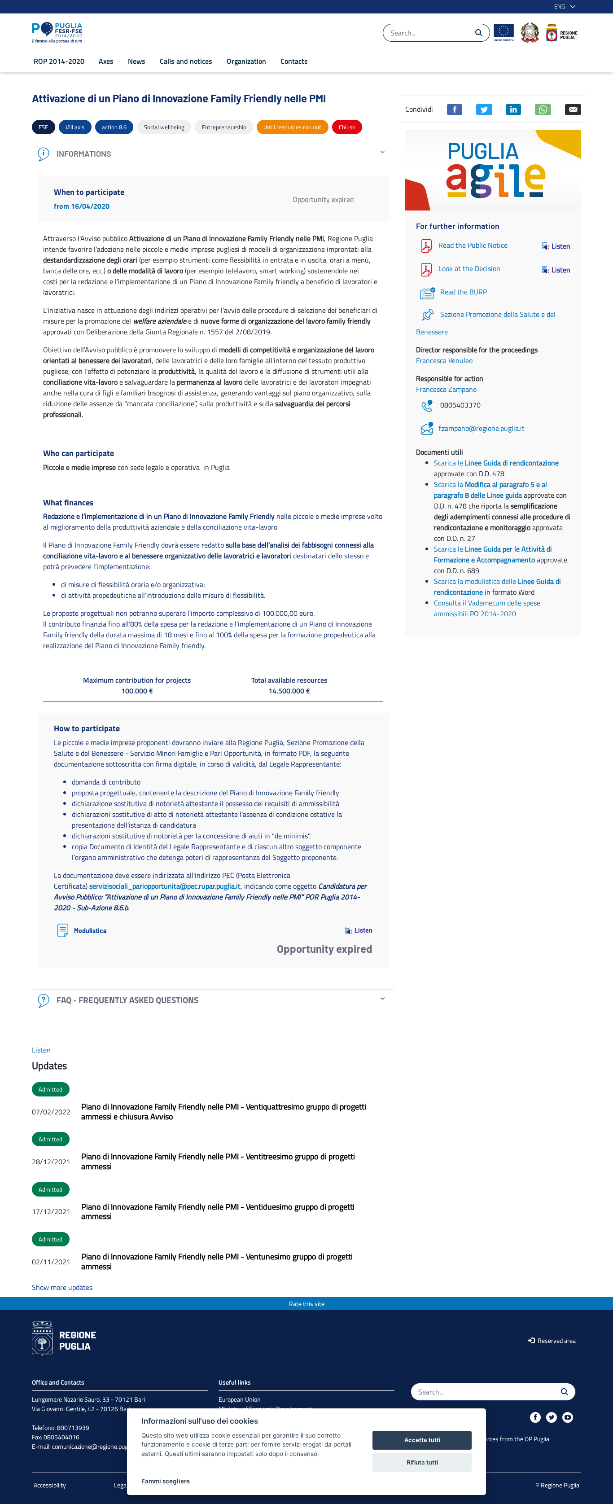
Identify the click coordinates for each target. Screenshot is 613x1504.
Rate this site (306, 1303)
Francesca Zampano (446, 389)
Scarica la (490, 489)
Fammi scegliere (165, 1481)
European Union (240, 1399)
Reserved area (556, 1340)
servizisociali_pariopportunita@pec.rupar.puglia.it (165, 886)
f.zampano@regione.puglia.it (481, 428)
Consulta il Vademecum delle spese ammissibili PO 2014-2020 (487, 608)
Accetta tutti (422, 1439)
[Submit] (479, 33)
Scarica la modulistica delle (476, 581)
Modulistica (90, 930)
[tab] (213, 154)
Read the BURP (463, 291)
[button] (563, 6)
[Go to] (59, 33)
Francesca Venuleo (444, 360)
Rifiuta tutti (422, 1462)
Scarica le (496, 462)
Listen (363, 930)
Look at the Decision (469, 268)
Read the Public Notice (473, 245)
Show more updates (62, 1287)
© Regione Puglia (557, 1485)
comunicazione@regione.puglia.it (95, 1446)
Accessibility (50, 1485)
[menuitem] (59, 61)
